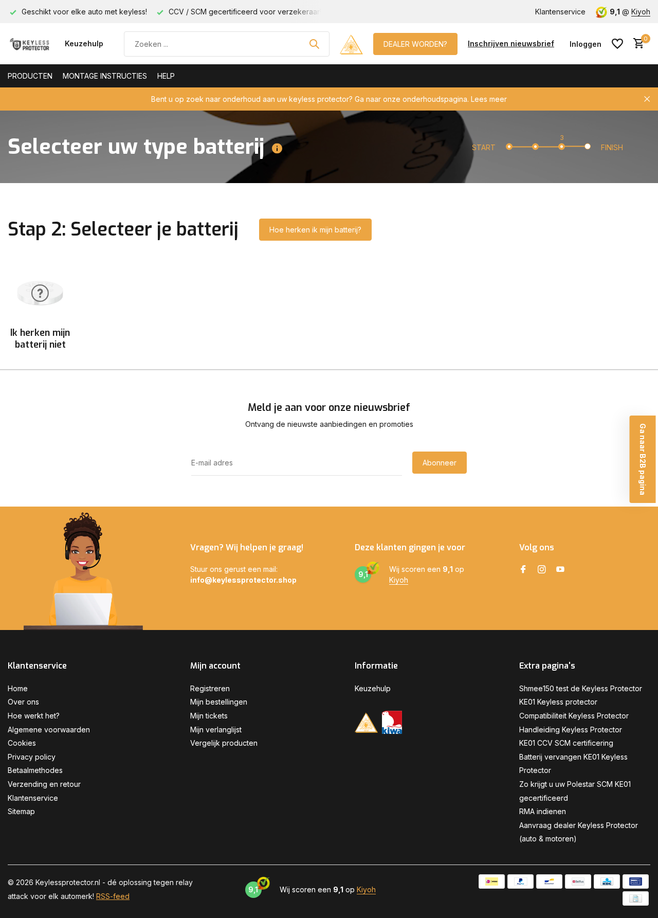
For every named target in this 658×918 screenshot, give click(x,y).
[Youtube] (560, 570)
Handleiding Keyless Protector (570, 729)
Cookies (22, 743)
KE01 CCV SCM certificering (566, 743)
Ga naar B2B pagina (642, 459)
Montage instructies (105, 75)
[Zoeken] (314, 44)
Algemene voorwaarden (49, 729)
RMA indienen (542, 811)
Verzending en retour (44, 784)
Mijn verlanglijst (216, 729)
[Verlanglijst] (617, 43)
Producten (30, 75)
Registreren (210, 688)
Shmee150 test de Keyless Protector (580, 688)
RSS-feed (113, 896)
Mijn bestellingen (218, 701)
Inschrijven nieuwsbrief (511, 43)
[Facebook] (523, 570)
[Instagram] (542, 570)
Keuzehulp (84, 43)
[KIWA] (392, 722)
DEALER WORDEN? (415, 44)
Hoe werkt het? (34, 715)
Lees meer (489, 99)
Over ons (23, 701)
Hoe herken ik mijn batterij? (315, 229)
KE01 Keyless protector (558, 701)
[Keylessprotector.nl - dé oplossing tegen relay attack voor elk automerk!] (31, 43)
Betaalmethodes (35, 770)
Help (166, 75)
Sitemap (21, 811)
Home (18, 688)
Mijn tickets (209, 715)
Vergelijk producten (224, 743)
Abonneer (439, 462)
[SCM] (351, 43)
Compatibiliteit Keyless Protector (574, 715)
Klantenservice (560, 11)
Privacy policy (32, 756)
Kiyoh (640, 11)
